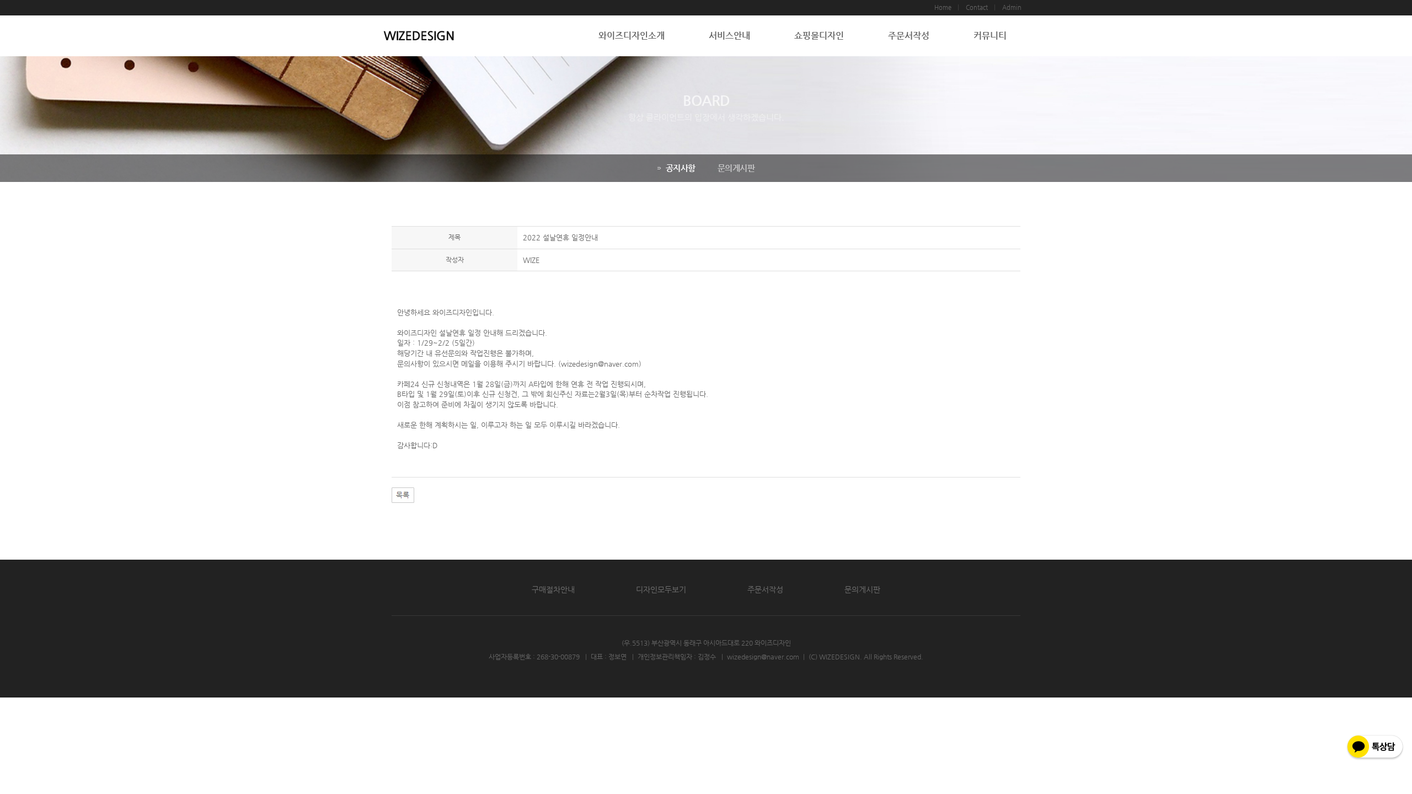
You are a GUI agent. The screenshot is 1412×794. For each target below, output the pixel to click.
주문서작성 (908, 35)
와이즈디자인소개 (631, 35)
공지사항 (681, 168)
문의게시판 (736, 168)
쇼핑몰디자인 (819, 35)
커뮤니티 (990, 35)
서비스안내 (729, 35)
